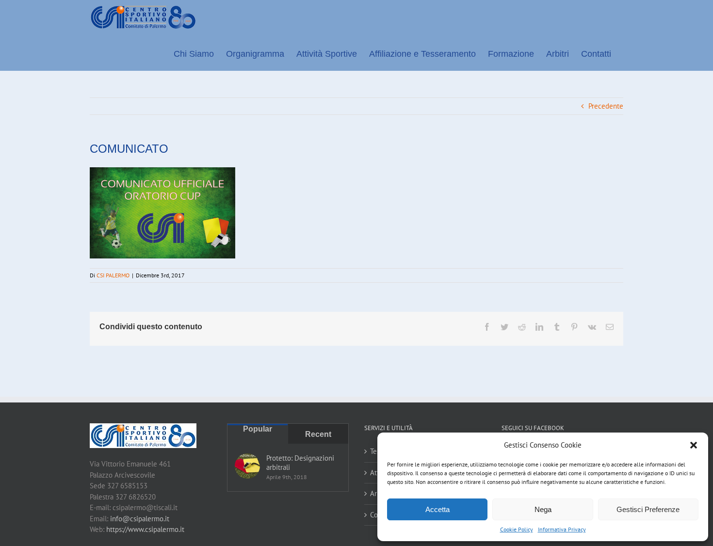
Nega (543, 509)
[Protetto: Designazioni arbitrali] (247, 466)
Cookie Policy (516, 529)
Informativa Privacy (562, 529)
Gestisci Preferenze (648, 509)
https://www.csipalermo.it (145, 529)
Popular (257, 429)
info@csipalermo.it (139, 518)
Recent (318, 434)
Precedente (605, 106)
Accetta (437, 509)
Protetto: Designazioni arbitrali (300, 462)
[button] (693, 445)
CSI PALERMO (113, 275)
